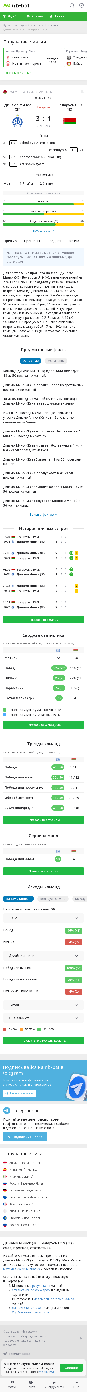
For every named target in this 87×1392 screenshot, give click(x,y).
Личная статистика (26, 1308)
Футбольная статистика (30, 1312)
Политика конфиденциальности (24, 1336)
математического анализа (54, 1299)
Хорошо (71, 1367)
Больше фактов (42, 515)
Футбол (7, 25)
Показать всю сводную (43, 725)
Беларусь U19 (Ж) (69, 107)
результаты (41, 1285)
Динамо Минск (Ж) (17, 107)
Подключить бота (27, 1137)
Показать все (41, 230)
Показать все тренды (43, 820)
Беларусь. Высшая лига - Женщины (36, 25)
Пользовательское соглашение (24, 1340)
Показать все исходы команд (44, 1040)
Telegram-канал (19, 1354)
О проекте (10, 1345)
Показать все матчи (43, 620)
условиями (46, 1372)
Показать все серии (43, 871)
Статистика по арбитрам (31, 1290)
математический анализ (21, 1269)
